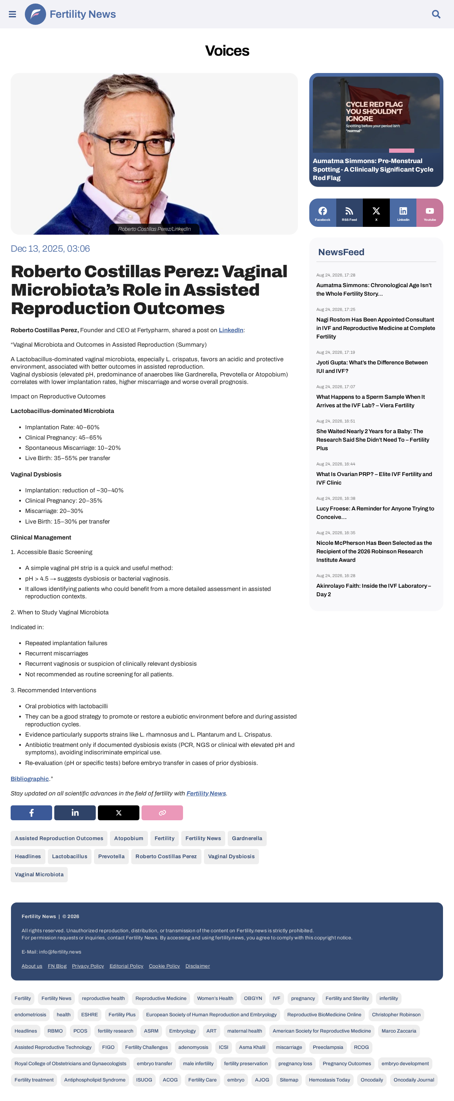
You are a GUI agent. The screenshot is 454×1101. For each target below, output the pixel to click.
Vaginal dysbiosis (231, 856)
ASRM (151, 1031)
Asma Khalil (252, 1047)
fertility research (115, 1031)
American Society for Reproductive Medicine (322, 1031)
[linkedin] (75, 812)
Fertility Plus (122, 1014)
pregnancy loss (295, 1063)
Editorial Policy (127, 966)
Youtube (430, 220)
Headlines (28, 856)
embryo (235, 1080)
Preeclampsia (328, 1047)
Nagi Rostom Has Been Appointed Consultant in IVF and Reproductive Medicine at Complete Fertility (375, 328)
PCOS (80, 1031)
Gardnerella (247, 838)
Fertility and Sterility (347, 998)
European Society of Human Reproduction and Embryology (211, 1014)
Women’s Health (215, 998)
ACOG (170, 1080)
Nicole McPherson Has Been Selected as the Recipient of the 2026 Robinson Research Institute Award (374, 551)
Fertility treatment (34, 1080)
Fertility (165, 838)
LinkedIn (231, 330)
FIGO (108, 1047)
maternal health (244, 1031)
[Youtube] (429, 210)
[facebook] (31, 812)
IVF (277, 998)
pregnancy (303, 998)
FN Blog (57, 966)
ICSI (223, 1047)
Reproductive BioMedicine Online (324, 1014)
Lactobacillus (70, 856)
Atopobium (129, 838)
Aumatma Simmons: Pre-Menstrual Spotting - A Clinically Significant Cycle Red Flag (373, 169)
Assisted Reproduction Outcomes (59, 838)
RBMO (55, 1031)
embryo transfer (154, 1063)
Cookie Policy (164, 966)
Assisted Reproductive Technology (53, 1047)
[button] (325, 151)
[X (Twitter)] (118, 812)
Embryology (182, 1031)
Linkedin (403, 220)
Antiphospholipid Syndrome (95, 1080)
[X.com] (376, 210)
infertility (389, 998)
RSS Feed (349, 220)
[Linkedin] (403, 210)
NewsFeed (341, 252)
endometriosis (30, 1014)
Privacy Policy (88, 966)
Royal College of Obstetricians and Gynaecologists (70, 1063)
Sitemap (289, 1080)
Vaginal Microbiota (39, 874)
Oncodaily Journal (414, 1080)
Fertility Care (202, 1080)
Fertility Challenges (146, 1047)
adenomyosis (193, 1047)
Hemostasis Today (329, 1080)
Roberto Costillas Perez (166, 856)
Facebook (322, 220)
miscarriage (289, 1047)
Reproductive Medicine (161, 998)
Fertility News (83, 14)
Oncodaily (372, 1080)
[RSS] (349, 210)
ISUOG (144, 1080)
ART (211, 1031)
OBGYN (253, 998)
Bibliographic (30, 779)
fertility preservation (246, 1063)
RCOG (361, 1047)
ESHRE (89, 1014)
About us (32, 966)
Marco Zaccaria (399, 1031)
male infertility (198, 1063)
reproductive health (103, 998)
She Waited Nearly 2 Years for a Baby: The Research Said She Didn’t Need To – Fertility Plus (372, 439)
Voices (227, 51)
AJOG (262, 1080)
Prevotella (111, 856)
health (64, 1014)
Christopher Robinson (396, 1014)
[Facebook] (322, 210)
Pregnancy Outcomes (347, 1063)
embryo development (405, 1063)
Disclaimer (198, 966)
